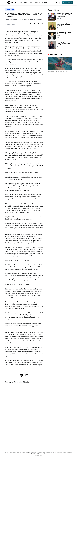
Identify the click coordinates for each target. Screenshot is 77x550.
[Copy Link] (42, 23)
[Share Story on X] (34, 23)
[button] (4, 2)
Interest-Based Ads (50, 452)
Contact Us (43, 453)
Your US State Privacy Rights (26, 452)
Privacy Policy (16, 452)
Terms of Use (69, 452)
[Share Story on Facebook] (30, 23)
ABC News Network (9, 452)
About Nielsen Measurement (60, 452)
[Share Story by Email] (38, 23)
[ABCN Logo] (11, 2)
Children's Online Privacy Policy (38, 452)
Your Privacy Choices (35, 453)
